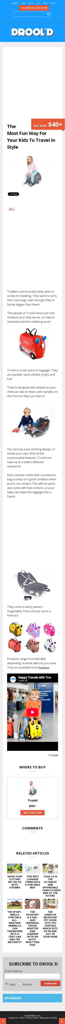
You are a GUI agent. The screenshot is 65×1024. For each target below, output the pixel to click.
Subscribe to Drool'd (48, 1018)
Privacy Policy (32, 1018)
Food (38, 3)
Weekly (27, 984)
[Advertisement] (32, 85)
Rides (45, 3)
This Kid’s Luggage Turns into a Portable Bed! (32, 882)
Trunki (55, 755)
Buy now (48, 124)
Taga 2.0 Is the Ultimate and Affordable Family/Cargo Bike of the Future (52, 886)
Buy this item (32, 812)
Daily (12, 984)
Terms (22, 1018)
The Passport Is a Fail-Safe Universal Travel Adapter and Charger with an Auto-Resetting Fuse (32, 928)
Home (31, 3)
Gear (23, 3)
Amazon (44, 667)
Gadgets (15, 3)
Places (53, 3)
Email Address (13, 971)
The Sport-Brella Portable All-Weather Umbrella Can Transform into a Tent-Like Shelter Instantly (14, 927)
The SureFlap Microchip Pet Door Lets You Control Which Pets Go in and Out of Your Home (50, 924)
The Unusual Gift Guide (34, 8)
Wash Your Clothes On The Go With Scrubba (14, 882)
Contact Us (13, 1018)
